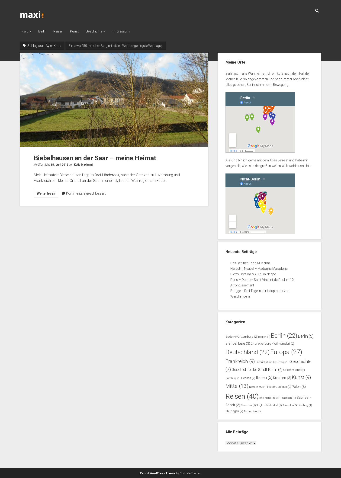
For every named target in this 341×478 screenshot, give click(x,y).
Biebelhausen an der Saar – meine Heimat (114, 100)
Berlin (42, 31)
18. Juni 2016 (59, 164)
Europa (286, 352)
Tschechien (252, 411)
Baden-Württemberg (241, 336)
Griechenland (294, 370)
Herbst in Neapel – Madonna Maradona (259, 268)
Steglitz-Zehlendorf (269, 405)
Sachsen (289, 397)
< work (26, 31)
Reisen (58, 31)
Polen (299, 387)
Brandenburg (237, 343)
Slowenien (248, 405)
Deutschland (247, 352)
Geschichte (94, 31)
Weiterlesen (47, 194)
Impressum (121, 31)
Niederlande (258, 386)
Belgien (264, 336)
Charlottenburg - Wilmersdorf (272, 343)
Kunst (74, 31)
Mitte (236, 386)
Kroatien (282, 378)
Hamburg (233, 378)
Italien (264, 377)
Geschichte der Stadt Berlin (257, 369)
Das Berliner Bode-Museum (250, 263)
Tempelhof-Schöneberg (297, 405)
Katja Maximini (83, 164)
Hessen (248, 378)
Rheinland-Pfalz (270, 397)
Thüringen (234, 411)
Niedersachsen (279, 386)
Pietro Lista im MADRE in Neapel (253, 274)
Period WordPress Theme (157, 473)
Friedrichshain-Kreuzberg (272, 362)
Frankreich (240, 361)
